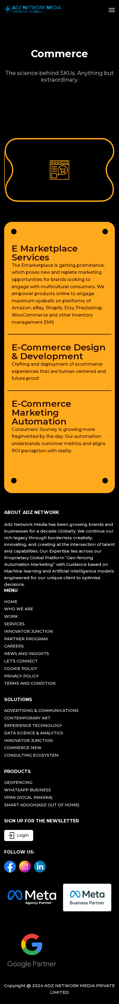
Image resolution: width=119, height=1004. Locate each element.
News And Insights (26, 653)
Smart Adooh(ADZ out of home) (41, 805)
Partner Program (26, 639)
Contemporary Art (27, 718)
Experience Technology (33, 725)
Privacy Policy (21, 676)
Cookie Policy (20, 668)
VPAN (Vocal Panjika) (28, 797)
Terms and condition (30, 683)
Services (14, 624)
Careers (14, 646)
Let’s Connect (21, 661)
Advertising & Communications (41, 710)
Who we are (18, 609)
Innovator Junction (28, 631)
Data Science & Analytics (33, 733)
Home (10, 601)
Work (11, 616)
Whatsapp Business (27, 790)
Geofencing (18, 782)
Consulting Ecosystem (31, 755)
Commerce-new (23, 748)
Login (23, 834)
